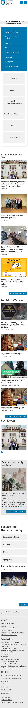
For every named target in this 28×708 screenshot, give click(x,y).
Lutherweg (4, 687)
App (10, 614)
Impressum (4, 614)
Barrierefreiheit (6, 612)
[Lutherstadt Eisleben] (14, 629)
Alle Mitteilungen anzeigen (16, 511)
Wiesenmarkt (5, 681)
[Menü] (25, 2)
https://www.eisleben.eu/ (9, 635)
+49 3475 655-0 (6, 630)
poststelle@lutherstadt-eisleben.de (12, 632)
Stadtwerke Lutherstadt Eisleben (11, 678)
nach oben (23, 605)
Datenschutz (15, 612)
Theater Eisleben (6, 689)
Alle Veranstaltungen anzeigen (16, 416)
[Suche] (21, 2)
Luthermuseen (5, 684)
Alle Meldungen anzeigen (18, 293)
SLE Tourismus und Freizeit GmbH (11, 675)
